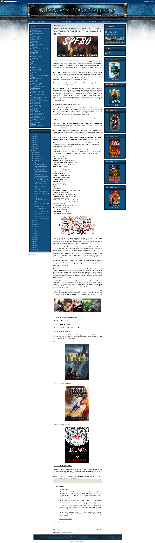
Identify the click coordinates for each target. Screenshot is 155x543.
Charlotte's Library (36, 38)
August (35, 160)
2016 (33, 232)
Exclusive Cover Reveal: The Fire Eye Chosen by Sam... (41, 217)
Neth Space (34, 72)
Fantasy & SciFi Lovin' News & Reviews (39, 49)
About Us (108, 52)
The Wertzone (35, 116)
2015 (33, 234)
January (36, 228)
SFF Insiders (34, 89)
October (36, 156)
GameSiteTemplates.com (80, 541)
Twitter (69, 284)
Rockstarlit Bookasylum (37, 86)
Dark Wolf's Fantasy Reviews (38, 44)
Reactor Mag (34, 81)
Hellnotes (33, 61)
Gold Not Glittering (36, 56)
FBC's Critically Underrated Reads (111, 33)
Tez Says (33, 96)
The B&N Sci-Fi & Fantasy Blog (39, 100)
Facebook (63, 284)
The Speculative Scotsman (38, 113)
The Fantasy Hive (35, 103)
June (35, 220)
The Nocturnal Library (37, 107)
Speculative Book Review (37, 92)
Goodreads (84, 85)
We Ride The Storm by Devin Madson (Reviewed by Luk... (41, 194)
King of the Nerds (36, 67)
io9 (32, 63)
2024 (33, 139)
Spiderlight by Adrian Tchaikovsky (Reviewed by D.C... (41, 186)
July (35, 162)
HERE (116, 79)
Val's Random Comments (37, 119)
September (36, 158)
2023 (33, 141)
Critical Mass (34, 42)
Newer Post (56, 529)
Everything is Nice (36, 45)
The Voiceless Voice (76, 502)
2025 (33, 137)
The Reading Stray (36, 111)
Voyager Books (35, 121)
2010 (33, 244)
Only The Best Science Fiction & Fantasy (39, 76)
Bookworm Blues (35, 36)
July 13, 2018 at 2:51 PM (65, 519)
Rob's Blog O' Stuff (36, 85)
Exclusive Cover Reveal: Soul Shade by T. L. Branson (41, 204)
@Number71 (34, 30)
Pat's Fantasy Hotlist (36, 78)
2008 (33, 248)
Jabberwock (34, 64)
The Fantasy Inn (35, 105)
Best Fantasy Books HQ (37, 33)
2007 (33, 249)
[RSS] (28, 537)
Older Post (99, 529)
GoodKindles (34, 58)
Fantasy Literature (36, 55)
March (35, 226)
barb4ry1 (97, 125)
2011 (33, 242)
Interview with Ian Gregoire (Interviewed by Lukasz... (41, 175)
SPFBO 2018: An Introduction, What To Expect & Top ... (40, 208)
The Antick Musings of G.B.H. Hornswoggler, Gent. (39, 98)
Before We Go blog (36, 31)
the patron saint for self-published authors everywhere (76, 151)
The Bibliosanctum (36, 102)
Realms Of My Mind (36, 83)
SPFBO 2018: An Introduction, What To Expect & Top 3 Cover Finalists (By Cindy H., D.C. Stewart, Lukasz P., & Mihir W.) (77, 31)
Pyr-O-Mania (34, 80)
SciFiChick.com (35, 88)
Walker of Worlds (35, 122)
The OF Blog (34, 108)
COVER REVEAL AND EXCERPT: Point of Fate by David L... (41, 199)
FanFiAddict (34, 47)
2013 (33, 238)
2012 (33, 240)
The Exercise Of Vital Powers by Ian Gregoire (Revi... (41, 182)
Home (77, 529)
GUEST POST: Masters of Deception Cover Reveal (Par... (40, 166)
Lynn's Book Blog (36, 70)
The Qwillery (34, 110)
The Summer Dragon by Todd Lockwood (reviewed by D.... (41, 213)
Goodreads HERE (68, 146)
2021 (33, 145)
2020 (33, 147)
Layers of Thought (36, 69)
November (36, 154)
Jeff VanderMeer (35, 66)
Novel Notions (35, 74)
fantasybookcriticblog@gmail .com (91, 282)
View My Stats (32, 254)
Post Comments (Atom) (66, 532)
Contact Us (109, 53)
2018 (33, 150)
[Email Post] (73, 480)
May (35, 222)
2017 (33, 230)
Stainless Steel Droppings (37, 94)
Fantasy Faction (35, 53)
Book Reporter (35, 35)
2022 (33, 143)
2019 (33, 148)
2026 (33, 135)
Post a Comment (59, 523)
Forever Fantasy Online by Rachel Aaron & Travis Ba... (41, 178)
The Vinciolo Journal (36, 114)
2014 (33, 236)
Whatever (33, 124)
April (35, 224)
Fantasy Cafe (34, 52)
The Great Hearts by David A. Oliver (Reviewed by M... (41, 190)
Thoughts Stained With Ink (38, 117)
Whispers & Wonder (36, 125)
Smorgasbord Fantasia (37, 91)
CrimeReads (34, 41)
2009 (33, 246)
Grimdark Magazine (36, 60)
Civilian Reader (35, 39)
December (36, 152)
